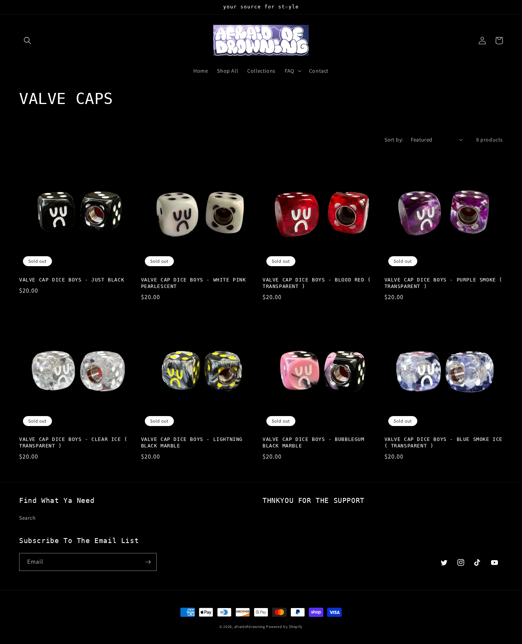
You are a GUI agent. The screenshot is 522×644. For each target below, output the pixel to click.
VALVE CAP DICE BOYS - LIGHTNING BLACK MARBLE (192, 442)
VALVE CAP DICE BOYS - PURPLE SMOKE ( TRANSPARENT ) (443, 283)
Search (27, 517)
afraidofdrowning (249, 626)
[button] (27, 40)
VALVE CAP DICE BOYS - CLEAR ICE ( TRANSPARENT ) (73, 442)
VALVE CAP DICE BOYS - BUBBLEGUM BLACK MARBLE (314, 442)
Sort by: (393, 139)
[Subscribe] (147, 562)
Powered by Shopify (284, 626)
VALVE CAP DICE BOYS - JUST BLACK (71, 280)
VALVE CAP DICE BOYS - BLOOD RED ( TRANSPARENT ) (317, 283)
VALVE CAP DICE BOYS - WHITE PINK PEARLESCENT (193, 283)
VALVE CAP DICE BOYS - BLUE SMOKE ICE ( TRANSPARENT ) (443, 442)
